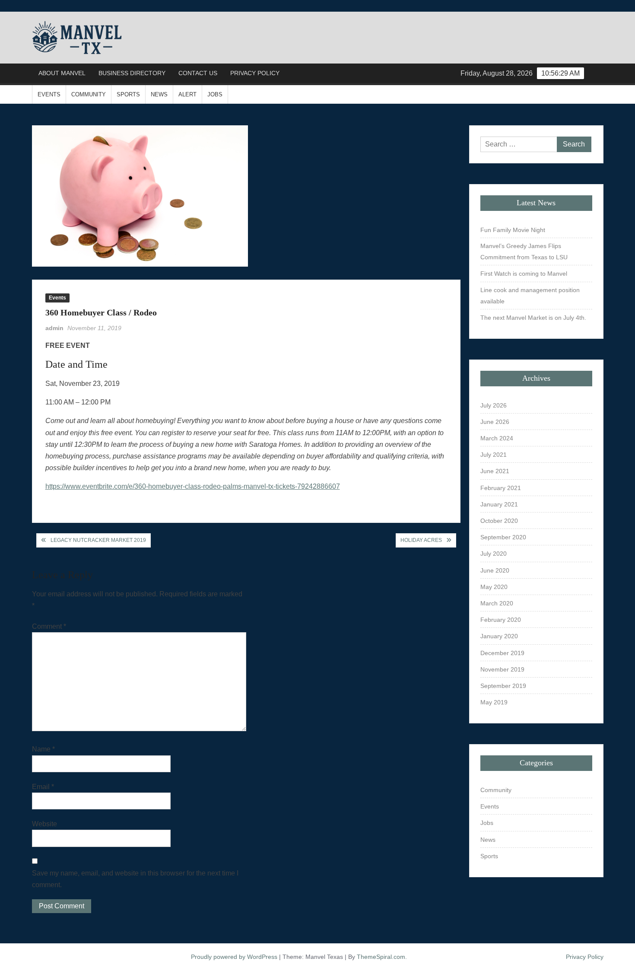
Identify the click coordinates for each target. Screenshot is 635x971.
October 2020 (499, 520)
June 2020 (494, 570)
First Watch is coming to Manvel (523, 273)
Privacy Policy (254, 73)
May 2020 (494, 586)
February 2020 (500, 619)
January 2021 (499, 504)
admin (54, 328)
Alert (187, 94)
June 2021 (494, 471)
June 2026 (494, 421)
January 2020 (499, 636)
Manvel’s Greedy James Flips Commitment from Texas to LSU (524, 251)
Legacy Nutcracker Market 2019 (98, 540)
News (159, 94)
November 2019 (502, 669)
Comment (49, 626)
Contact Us (197, 73)
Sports (128, 94)
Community (88, 94)
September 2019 (503, 685)
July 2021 (493, 454)
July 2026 (493, 405)
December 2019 (502, 652)
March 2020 (496, 603)
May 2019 (494, 702)
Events (49, 94)
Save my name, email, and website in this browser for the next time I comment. (135, 878)
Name (43, 749)
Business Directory (131, 73)
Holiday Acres (421, 540)
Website (44, 824)
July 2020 (493, 553)
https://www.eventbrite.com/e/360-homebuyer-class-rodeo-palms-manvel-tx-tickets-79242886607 (192, 486)
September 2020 (503, 537)
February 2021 (500, 487)
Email (43, 786)
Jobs (214, 94)
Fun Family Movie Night (512, 229)
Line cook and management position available (530, 296)
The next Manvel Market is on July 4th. (533, 317)
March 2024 (496, 438)
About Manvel (62, 73)
